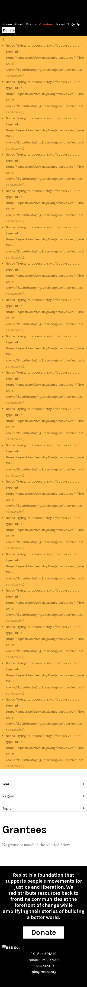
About (19, 24)
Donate (9, 30)
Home (7, 24)
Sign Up (73, 24)
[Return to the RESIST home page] (16, 9)
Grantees (46, 24)
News (60, 24)
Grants (31, 24)
